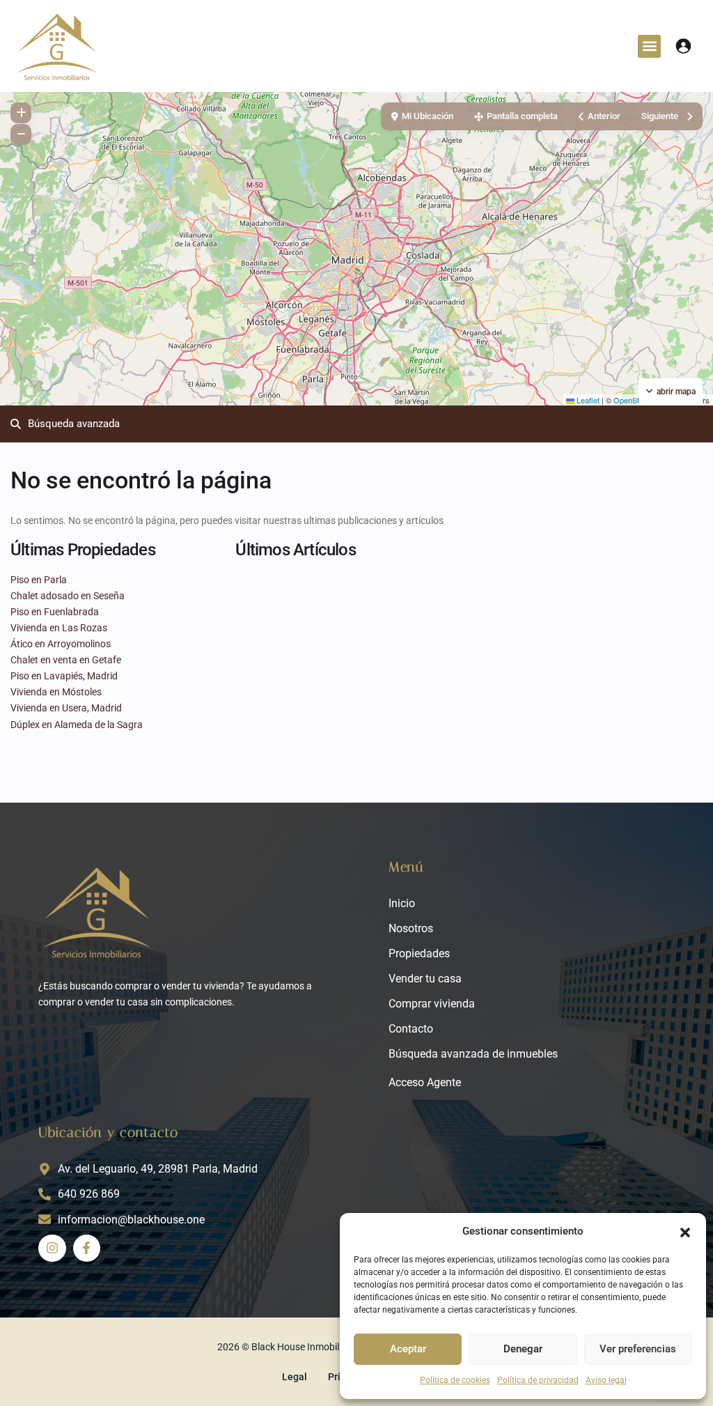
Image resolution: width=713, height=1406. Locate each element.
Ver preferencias (638, 1349)
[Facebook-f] (87, 1248)
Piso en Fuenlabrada (54, 611)
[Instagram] (52, 1248)
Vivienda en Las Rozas (58, 627)
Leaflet (587, 399)
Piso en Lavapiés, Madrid (64, 675)
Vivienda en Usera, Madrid (66, 707)
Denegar (522, 1349)
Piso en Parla (38, 579)
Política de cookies (455, 1380)
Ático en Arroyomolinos (60, 643)
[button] (685, 1231)
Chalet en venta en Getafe (65, 659)
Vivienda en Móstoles (56, 691)
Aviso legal (606, 1380)
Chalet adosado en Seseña (67, 595)
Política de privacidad (538, 1380)
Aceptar (408, 1349)
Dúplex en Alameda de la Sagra (76, 724)
